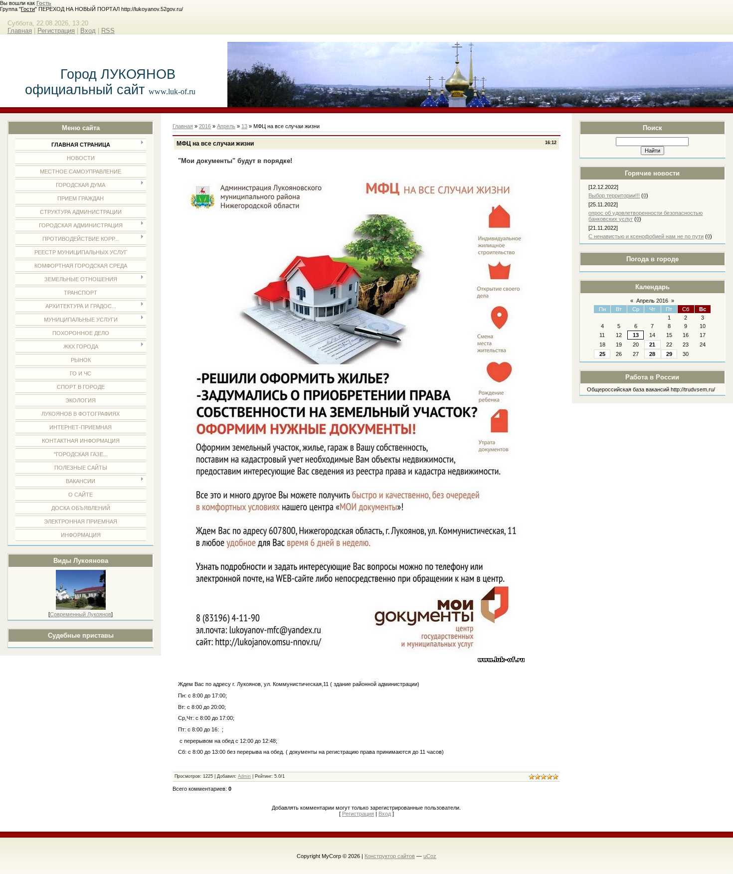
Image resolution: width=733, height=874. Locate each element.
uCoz (429, 856)
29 (669, 354)
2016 (205, 126)
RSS (108, 30)
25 (602, 354)
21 (652, 345)
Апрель (226, 126)
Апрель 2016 (652, 301)
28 (652, 354)
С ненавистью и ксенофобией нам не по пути (646, 236)
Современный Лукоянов (80, 614)
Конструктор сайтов (390, 856)
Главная (19, 30)
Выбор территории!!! (614, 195)
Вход (88, 30)
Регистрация (56, 30)
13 (636, 335)
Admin (244, 776)
